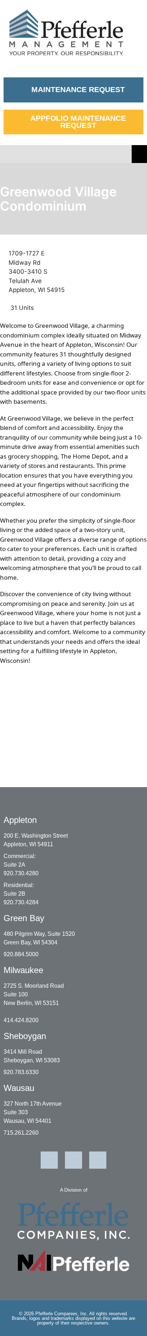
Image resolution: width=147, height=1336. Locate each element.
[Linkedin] (49, 1160)
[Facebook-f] (73, 1160)
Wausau (19, 1088)
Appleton (20, 820)
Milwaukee (23, 970)
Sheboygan (25, 1036)
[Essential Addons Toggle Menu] (139, 154)
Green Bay (24, 918)
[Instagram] (97, 1160)
